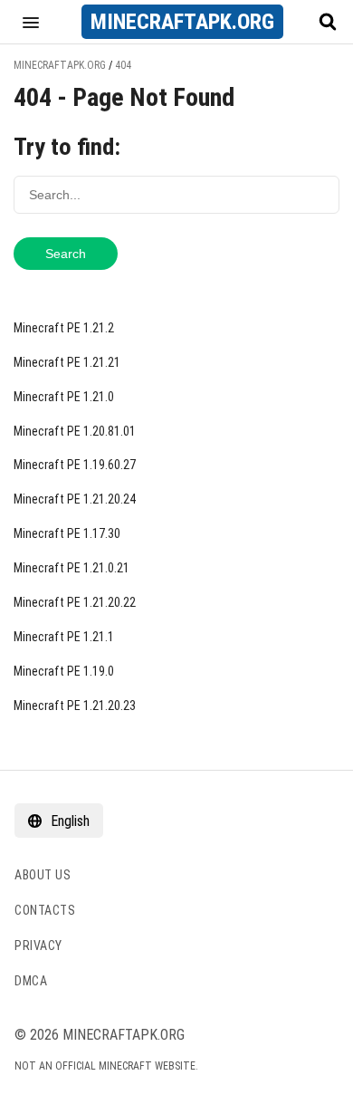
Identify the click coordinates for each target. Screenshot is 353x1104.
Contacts (44, 910)
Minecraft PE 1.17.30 (67, 533)
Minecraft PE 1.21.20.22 (75, 602)
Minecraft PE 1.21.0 (64, 396)
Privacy (38, 945)
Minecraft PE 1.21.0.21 (71, 568)
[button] (30, 21)
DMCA (30, 981)
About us (42, 875)
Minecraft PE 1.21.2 (64, 328)
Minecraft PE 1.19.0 (64, 671)
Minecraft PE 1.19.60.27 (75, 464)
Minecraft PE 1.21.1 (64, 636)
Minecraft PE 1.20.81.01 (75, 431)
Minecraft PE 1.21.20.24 (75, 499)
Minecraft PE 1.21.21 (67, 362)
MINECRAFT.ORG (182, 21)
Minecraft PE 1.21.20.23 (75, 705)
